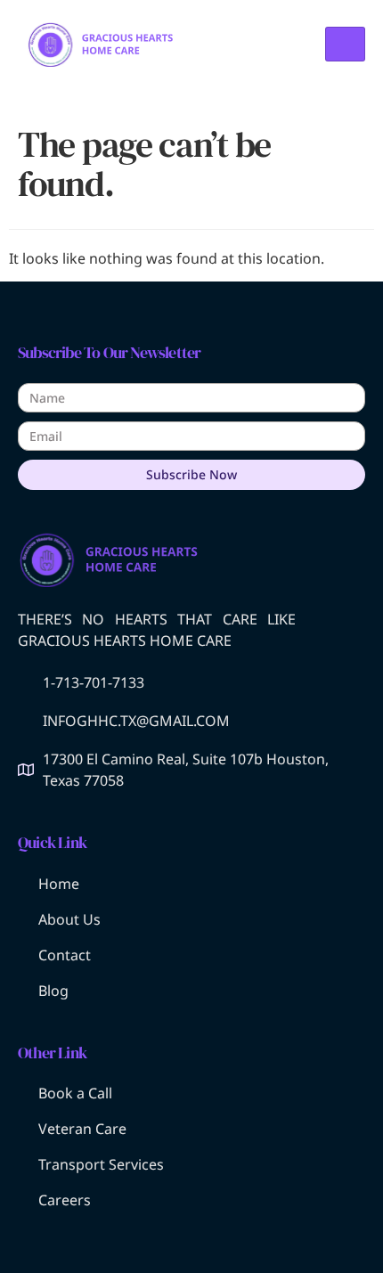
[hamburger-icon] (345, 44)
